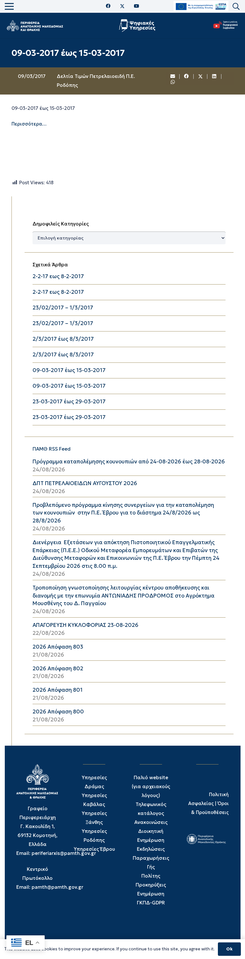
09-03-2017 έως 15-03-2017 (69, 370)
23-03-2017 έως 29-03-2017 (69, 401)
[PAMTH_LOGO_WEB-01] (35, 25)
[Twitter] (122, 6)
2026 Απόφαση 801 (58, 690)
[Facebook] (108, 6)
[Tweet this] (201, 76)
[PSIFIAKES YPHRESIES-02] (138, 25)
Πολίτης (150, 876)
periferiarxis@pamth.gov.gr (64, 853)
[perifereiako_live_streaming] (226, 25)
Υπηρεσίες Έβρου (94, 849)
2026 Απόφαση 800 (58, 711)
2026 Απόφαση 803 (58, 646)
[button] (236, 6)
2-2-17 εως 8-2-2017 (58, 276)
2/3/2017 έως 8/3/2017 (63, 339)
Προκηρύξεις (151, 885)
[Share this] (187, 76)
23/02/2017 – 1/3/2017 (63, 307)
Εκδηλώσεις (151, 849)
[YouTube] (136, 6)
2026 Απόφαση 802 (58, 668)
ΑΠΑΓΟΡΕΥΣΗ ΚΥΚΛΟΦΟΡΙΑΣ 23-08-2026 (85, 625)
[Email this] (173, 76)
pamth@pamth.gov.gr (57, 887)
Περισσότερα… (29, 124)
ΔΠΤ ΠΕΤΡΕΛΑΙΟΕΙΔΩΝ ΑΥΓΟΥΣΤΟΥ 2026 (85, 483)
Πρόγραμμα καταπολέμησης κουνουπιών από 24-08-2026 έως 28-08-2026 (129, 461)
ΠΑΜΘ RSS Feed (52, 449)
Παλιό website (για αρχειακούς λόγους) (151, 786)
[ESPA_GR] (201, 6)
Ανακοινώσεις (150, 822)
